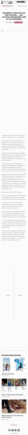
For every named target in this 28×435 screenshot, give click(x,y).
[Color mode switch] (19, 6)
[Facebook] (9, 430)
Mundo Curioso (18, 22)
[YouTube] (19, 430)
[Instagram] (15, 430)
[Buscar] (22, 6)
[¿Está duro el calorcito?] (14, 365)
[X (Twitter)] (12, 430)
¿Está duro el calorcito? (8, 374)
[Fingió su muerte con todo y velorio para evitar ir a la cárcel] (14, 406)
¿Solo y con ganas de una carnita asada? (12, 394)
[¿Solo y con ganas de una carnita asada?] (14, 386)
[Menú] (25, 6)
